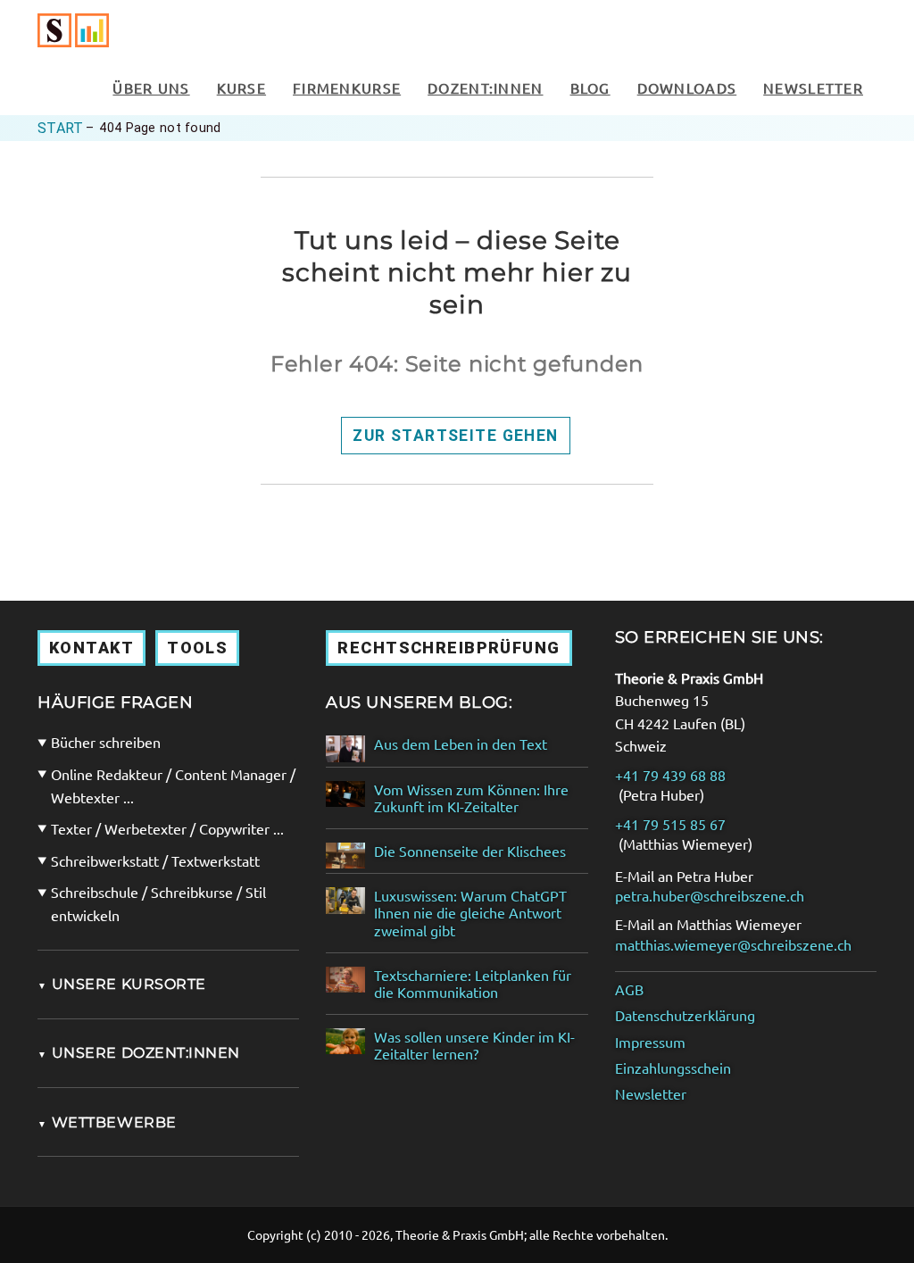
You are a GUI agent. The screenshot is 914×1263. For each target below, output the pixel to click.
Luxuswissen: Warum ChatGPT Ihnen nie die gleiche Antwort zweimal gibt (470, 912)
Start (60, 128)
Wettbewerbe (107, 1122)
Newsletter (813, 87)
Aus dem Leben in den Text (460, 743)
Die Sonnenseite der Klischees (470, 851)
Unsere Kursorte (121, 984)
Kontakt (91, 647)
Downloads (687, 87)
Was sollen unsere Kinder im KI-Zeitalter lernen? (474, 1045)
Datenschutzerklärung (685, 1015)
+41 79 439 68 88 (670, 775)
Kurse (241, 87)
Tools (197, 647)
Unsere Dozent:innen (138, 1052)
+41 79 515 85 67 (670, 824)
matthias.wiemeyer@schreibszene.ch (733, 944)
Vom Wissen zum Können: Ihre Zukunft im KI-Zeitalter (471, 798)
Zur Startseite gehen (455, 436)
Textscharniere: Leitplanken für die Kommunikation (472, 984)
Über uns (150, 87)
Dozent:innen (485, 87)
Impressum (650, 1042)
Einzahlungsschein (673, 1067)
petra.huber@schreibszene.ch (709, 895)
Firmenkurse (347, 87)
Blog (590, 87)
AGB (629, 989)
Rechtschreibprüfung (448, 647)
